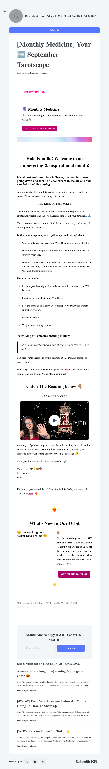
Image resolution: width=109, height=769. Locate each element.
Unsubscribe (23, 607)
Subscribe (54, 30)
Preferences (37, 607)
